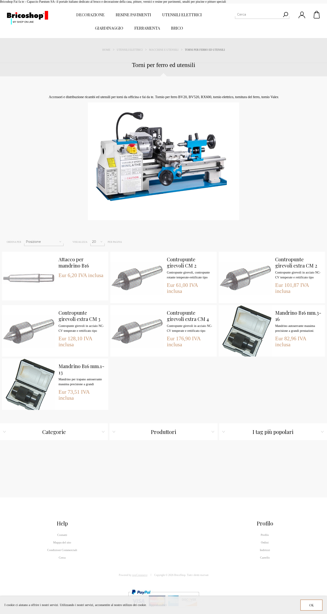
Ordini (265, 542)
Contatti (62, 535)
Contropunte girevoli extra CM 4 (188, 316)
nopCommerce (139, 575)
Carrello (317, 14)
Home (106, 49)
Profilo (265, 535)
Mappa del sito (62, 542)
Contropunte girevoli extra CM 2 (296, 262)
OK (311, 605)
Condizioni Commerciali (62, 550)
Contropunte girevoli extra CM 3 (79, 316)
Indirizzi (265, 550)
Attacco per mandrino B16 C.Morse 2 (74, 262)
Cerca (62, 557)
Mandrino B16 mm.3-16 (298, 316)
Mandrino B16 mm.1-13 (82, 369)
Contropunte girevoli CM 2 (181, 262)
